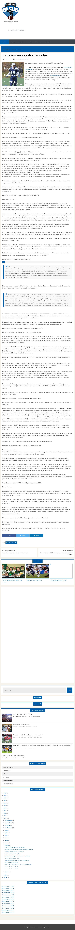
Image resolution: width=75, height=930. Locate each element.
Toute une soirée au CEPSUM (22, 714)
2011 (5, 815)
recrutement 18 (9, 780)
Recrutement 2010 (8, 912)
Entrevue (7, 774)
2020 (5, 793)
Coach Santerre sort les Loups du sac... (14, 851)
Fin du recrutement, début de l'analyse (15, 847)
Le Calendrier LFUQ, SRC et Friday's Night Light (17, 856)
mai (6, 838)
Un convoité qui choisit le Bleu (12, 853)
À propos (48, 42)
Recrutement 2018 (8, 895)
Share (9, 535)
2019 (5, 795)
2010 (5, 818)
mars (6, 843)
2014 (5, 808)
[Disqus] (37, 610)
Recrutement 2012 (8, 908)
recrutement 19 (8, 783)
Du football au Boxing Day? (58, 580)
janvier (7, 872)
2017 (5, 800)
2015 (5, 805)
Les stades (38, 42)
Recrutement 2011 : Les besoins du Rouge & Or (28, 735)
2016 (5, 803)
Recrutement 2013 (8, 906)
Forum (13, 42)
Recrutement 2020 (8, 890)
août (6, 830)
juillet (7, 833)
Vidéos (6, 777)
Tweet (23, 535)
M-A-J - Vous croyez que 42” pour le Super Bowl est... (18, 864)
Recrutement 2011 (8, 910)
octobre (7, 825)
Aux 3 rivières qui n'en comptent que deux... (15, 553)
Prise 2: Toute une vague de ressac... (13, 756)
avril (6, 840)
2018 (5, 798)
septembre (8, 827)
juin (6, 835)
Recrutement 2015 (8, 901)
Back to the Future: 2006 (11, 869)
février (7, 845)
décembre (8, 820)
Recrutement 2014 (8, 904)
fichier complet (55, 75)
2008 (5, 877)
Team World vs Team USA (34, 580)
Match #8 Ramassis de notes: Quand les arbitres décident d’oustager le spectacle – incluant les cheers (42, 746)
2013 (5, 810)
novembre (8, 823)
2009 (5, 875)
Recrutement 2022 (8, 886)
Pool (31, 42)
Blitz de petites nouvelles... (21, 724)
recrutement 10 (11, 542)
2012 (5, 813)
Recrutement (22, 42)
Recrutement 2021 (8, 888)
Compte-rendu (8, 767)
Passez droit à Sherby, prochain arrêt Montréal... (17, 860)
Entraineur (7, 770)
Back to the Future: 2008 (11, 862)
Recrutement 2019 (8, 893)
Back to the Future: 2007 (11, 866)
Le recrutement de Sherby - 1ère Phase (12, 581)
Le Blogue (4, 42)
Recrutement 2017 (8, 897)
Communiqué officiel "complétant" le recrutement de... (19, 849)
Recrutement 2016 (8, 899)
